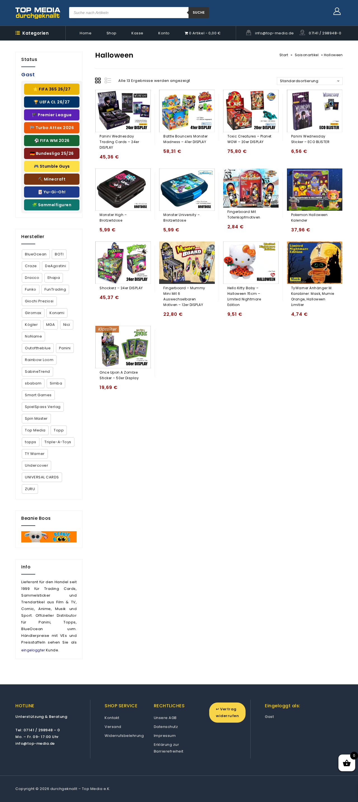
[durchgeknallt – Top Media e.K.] (38, 13)
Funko (30, 289)
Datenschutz (166, 726)
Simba (56, 383)
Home (85, 33)
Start (283, 55)
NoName (33, 336)
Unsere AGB (165, 717)
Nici (66, 324)
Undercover (36, 465)
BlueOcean (36, 254)
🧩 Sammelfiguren (52, 205)
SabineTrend (37, 371)
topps (30, 442)
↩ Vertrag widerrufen (227, 712)
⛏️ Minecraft (52, 179)
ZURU (30, 489)
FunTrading (55, 289)
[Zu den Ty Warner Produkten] (49, 537)
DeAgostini (55, 266)
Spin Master (36, 418)
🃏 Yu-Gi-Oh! (52, 192)
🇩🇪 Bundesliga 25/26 (52, 153)
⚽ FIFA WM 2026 (52, 140)
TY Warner (35, 453)
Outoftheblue (38, 348)
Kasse (137, 33)
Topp (59, 430)
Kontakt (112, 717)
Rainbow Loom (39, 359)
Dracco (32, 277)
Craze (31, 266)
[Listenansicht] (108, 81)
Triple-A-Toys (57, 442)
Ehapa (54, 277)
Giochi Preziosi (39, 301)
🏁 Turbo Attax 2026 (52, 127)
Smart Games (38, 395)
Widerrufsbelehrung (124, 735)
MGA (50, 324)
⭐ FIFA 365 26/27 (51, 89)
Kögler (31, 324)
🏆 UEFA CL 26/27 (52, 102)
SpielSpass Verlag (43, 406)
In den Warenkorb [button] (105, 159)
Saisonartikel (307, 55)
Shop (112, 33)
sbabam (33, 383)
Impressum (165, 735)
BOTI (59, 254)
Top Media (35, 430)
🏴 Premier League (52, 115)
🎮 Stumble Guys (52, 166)
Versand (113, 726)
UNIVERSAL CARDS (42, 477)
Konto (164, 33)
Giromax (33, 312)
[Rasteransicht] (98, 81)
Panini (65, 348)
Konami (57, 312)
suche (199, 12)
